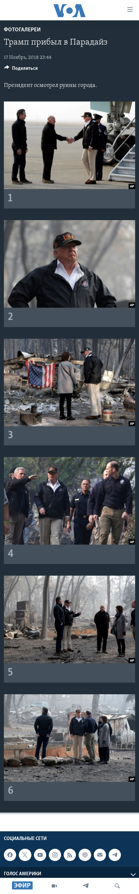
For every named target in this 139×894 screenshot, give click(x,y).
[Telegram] (86, 886)
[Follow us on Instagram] (55, 855)
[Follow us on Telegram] (115, 855)
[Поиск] (117, 886)
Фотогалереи (22, 30)
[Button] (21, 70)
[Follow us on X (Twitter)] (25, 855)
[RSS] (70, 855)
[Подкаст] (85, 855)
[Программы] (54, 886)
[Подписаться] (100, 855)
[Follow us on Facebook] (10, 855)
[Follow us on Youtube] (40, 855)
